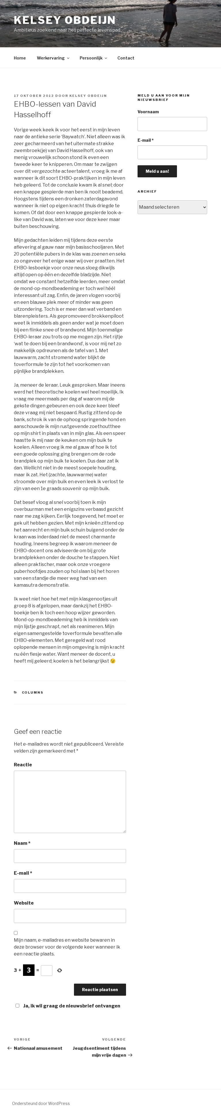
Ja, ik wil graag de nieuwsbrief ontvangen (71, 1006)
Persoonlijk (91, 57)
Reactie (23, 764)
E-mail (23, 873)
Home (20, 57)
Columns (33, 692)
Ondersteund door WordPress (41, 1103)
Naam (22, 843)
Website (24, 903)
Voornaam (148, 111)
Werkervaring (51, 57)
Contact (125, 57)
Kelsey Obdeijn (65, 20)
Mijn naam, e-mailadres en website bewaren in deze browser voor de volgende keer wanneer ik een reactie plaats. (67, 947)
